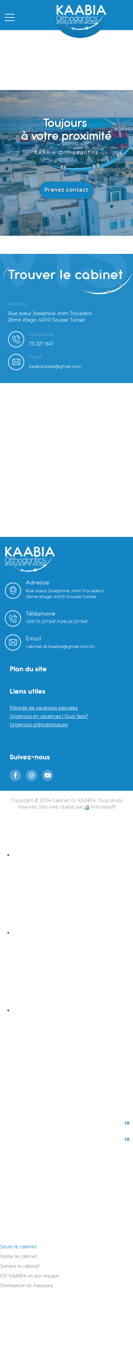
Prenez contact (67, 190)
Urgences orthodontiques (39, 725)
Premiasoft (103, 807)
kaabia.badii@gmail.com (55, 366)
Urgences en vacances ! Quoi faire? (49, 716)
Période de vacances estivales (43, 708)
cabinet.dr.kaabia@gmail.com (57, 646)
